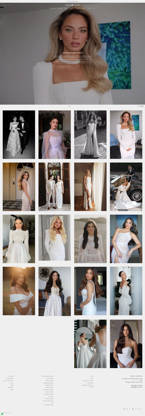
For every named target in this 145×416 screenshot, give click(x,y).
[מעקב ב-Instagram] (138, 409)
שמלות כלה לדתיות (49, 392)
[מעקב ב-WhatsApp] (127, 409)
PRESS (92, 376)
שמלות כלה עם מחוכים (48, 383)
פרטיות (11, 385)
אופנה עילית (71, 8)
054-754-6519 (60, 8)
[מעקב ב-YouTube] (132, 409)
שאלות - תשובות (53, 8)
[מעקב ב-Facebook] (141, 409)
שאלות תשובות (90, 383)
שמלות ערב (83, 8)
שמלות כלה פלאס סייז (48, 394)
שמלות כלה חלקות (49, 387)
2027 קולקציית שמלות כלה (47, 376)
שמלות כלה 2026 (49, 378)
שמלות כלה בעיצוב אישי (48, 389)
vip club (91, 378)
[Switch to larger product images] (142, 106)
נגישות (12, 383)
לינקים (12, 389)
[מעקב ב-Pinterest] (135, 409)
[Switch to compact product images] (138, 106)
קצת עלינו (77, 8)
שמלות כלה (89, 8)
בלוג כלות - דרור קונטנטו (88, 380)
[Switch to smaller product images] (140, 106)
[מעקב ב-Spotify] (124, 409)
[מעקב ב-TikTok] (129, 409)
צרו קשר (65, 8)
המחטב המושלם (9, 378)
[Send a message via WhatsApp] (2, 413)
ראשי (94, 8)
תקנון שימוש (10, 387)
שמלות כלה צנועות (49, 380)
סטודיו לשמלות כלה (49, 385)
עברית (10, 5)
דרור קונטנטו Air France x (8, 380)
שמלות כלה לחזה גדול (48, 404)
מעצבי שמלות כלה (49, 398)
